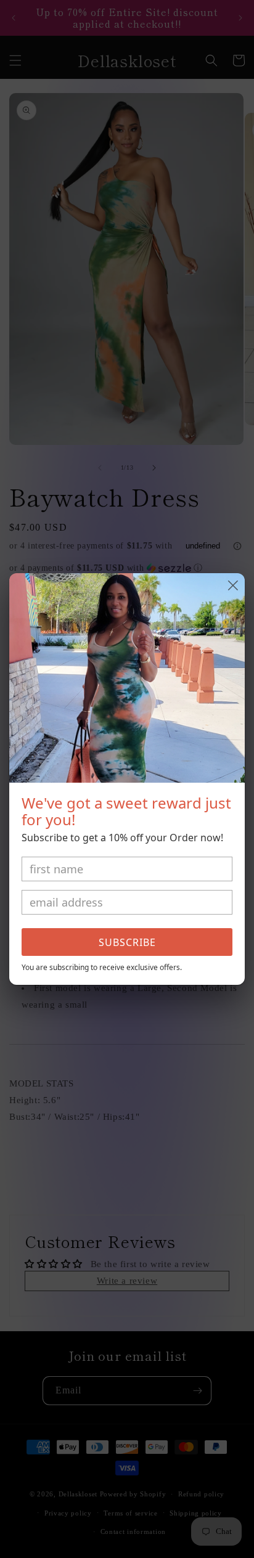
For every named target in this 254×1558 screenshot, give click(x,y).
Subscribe (127, 942)
